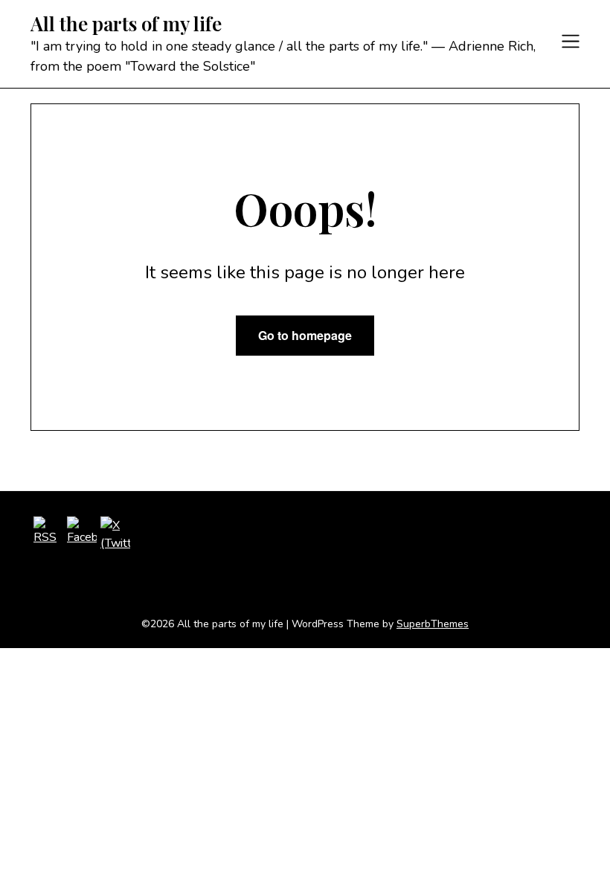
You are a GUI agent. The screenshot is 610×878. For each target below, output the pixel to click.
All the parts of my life (126, 23)
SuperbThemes (432, 624)
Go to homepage (305, 335)
